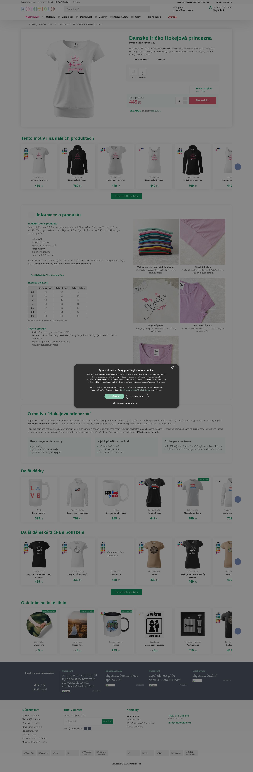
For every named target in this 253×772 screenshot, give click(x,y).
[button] (126, 403)
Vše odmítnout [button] (137, 396)
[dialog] (126, 386)
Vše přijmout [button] (114, 396)
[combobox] (172, 367)
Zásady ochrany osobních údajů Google (135, 390)
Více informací (156, 390)
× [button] (176, 367)
